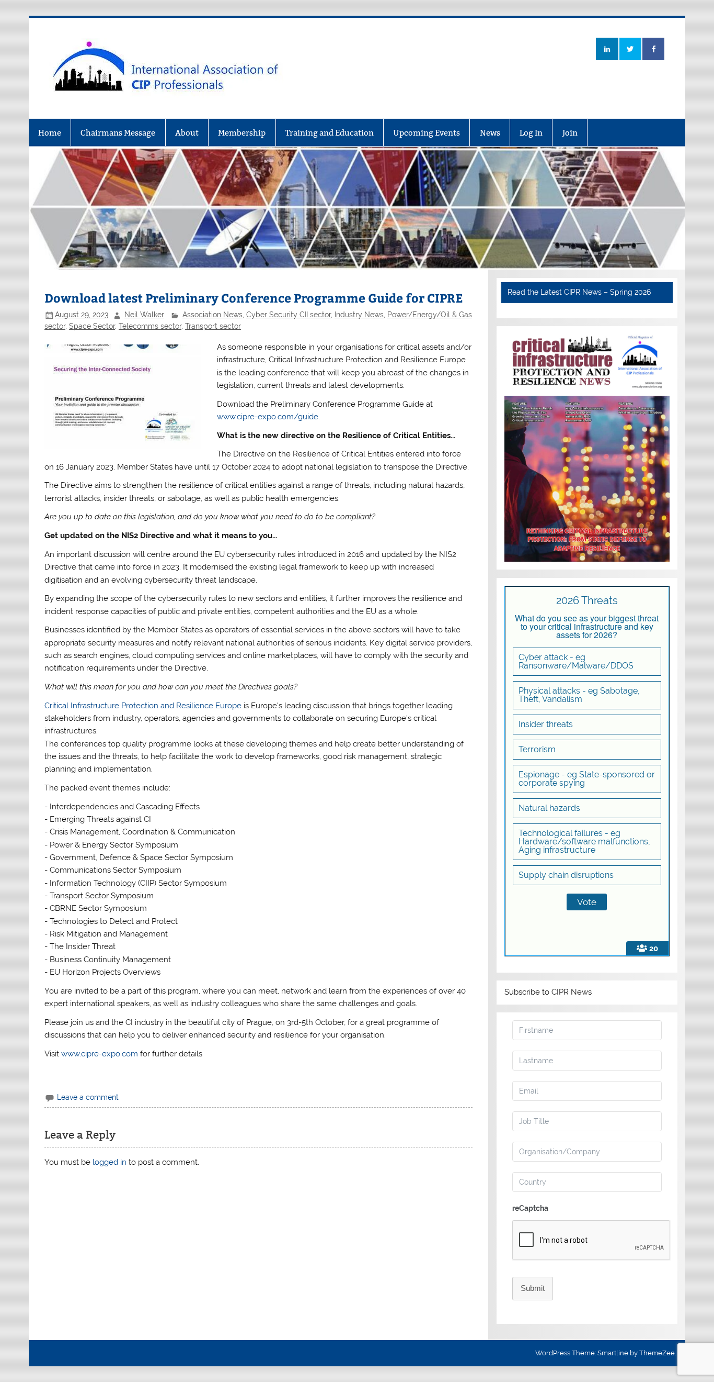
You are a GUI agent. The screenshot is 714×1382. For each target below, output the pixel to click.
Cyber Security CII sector (288, 314)
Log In (531, 133)
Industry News (359, 314)
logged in (109, 1162)
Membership (242, 133)
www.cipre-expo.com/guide (267, 416)
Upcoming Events (426, 133)
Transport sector (213, 326)
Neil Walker (144, 314)
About (187, 133)
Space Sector (92, 326)
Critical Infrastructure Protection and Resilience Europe (142, 705)
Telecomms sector (150, 326)
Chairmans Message (117, 133)
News (490, 133)
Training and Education (329, 133)
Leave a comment (88, 1097)
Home (49, 133)
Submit (533, 1288)
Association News (212, 314)
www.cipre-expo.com (99, 1053)
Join (570, 133)
